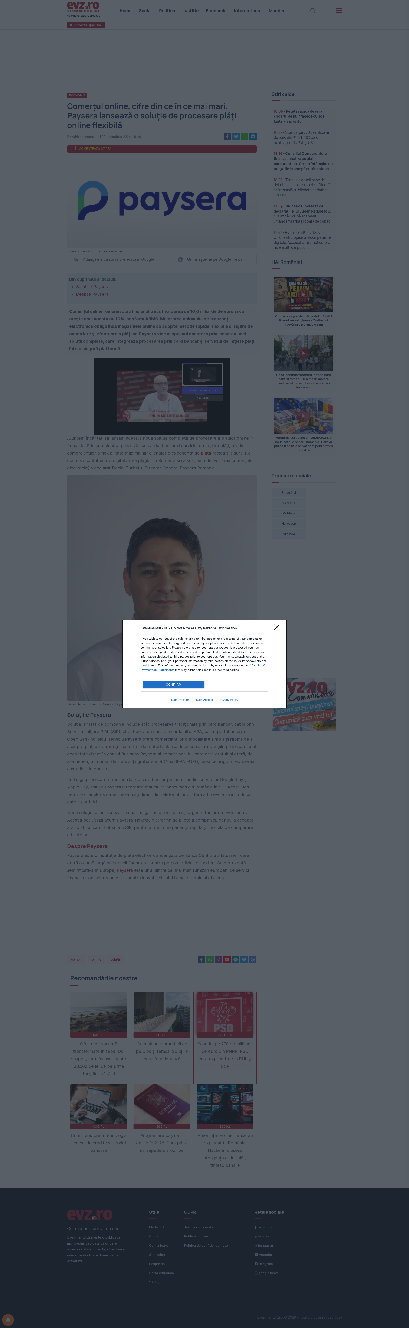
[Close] (278, 628)
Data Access (204, 699)
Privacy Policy (228, 699)
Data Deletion (180, 699)
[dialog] (204, 664)
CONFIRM (174, 684)
